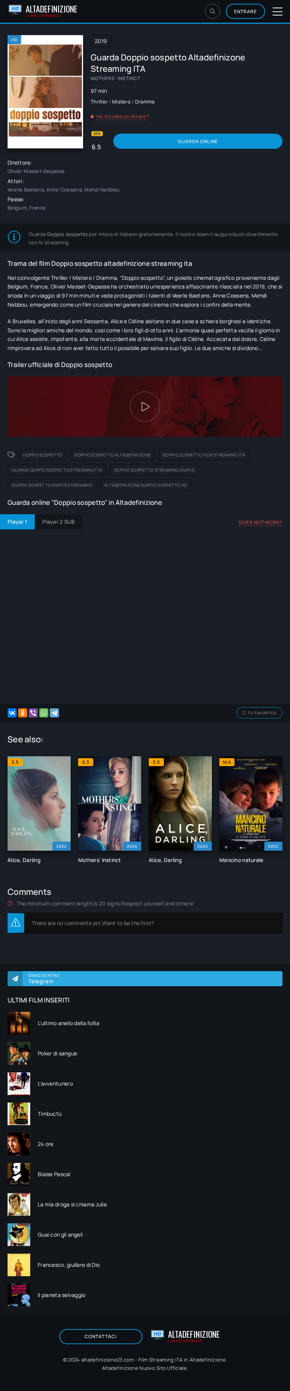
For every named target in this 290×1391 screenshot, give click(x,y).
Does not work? (260, 522)
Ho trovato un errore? (123, 116)
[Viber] (33, 712)
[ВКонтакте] (12, 712)
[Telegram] (54, 712)
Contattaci (101, 1336)
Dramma (145, 101)
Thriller (99, 101)
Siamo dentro (43, 979)
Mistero (121, 101)
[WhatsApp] (43, 712)
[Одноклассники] (22, 712)
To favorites (262, 713)
